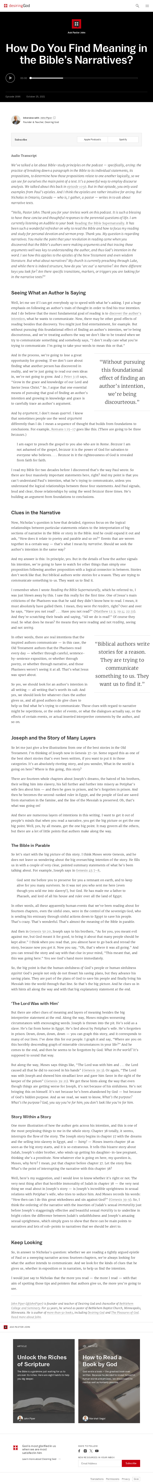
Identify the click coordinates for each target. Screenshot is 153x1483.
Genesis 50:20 (40, 931)
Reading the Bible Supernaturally (99, 223)
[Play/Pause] (10, 78)
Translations (97, 1479)
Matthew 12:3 (105, 611)
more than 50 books (60, 1312)
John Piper (18, 1303)
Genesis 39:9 (120, 1199)
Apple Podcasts (92, 139)
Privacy (126, 1479)
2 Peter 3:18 (70, 377)
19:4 (120, 611)
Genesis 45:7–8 (87, 870)
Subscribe (131, 1463)
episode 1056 (76, 186)
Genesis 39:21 (56, 1081)
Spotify (123, 139)
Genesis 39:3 (93, 1070)
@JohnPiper (34, 1303)
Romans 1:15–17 (63, 429)
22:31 (130, 611)
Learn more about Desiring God (39, 1459)
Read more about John (26, 1317)
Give (136, 1479)
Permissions (112, 1479)
